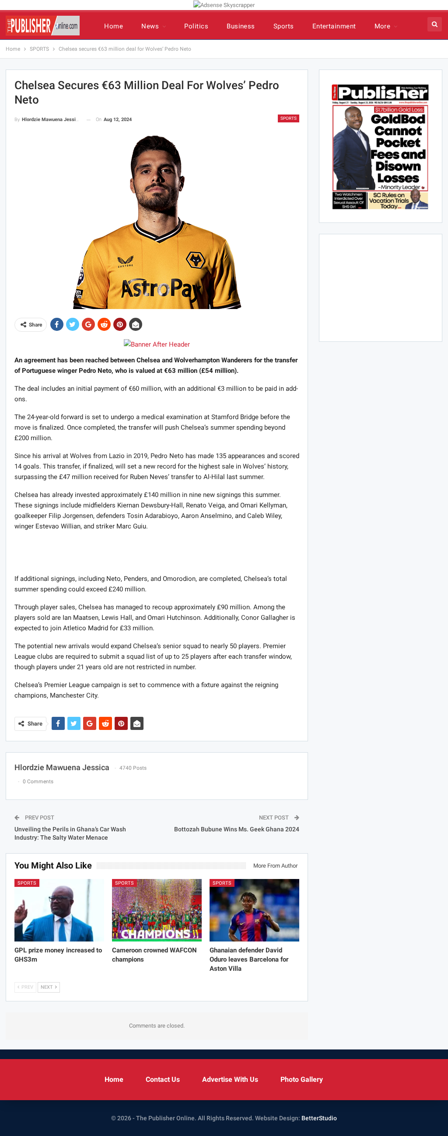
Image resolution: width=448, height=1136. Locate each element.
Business (241, 26)
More (382, 26)
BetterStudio (319, 1118)
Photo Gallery (301, 1079)
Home (113, 26)
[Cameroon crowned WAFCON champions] (157, 910)
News (150, 26)
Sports (283, 26)
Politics (196, 26)
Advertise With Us (230, 1079)
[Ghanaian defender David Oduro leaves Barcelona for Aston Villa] (254, 910)
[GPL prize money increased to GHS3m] (59, 910)
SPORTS (288, 118)
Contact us (163, 1079)
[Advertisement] (156, 552)
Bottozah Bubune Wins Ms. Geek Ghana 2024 (236, 829)
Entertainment (334, 26)
